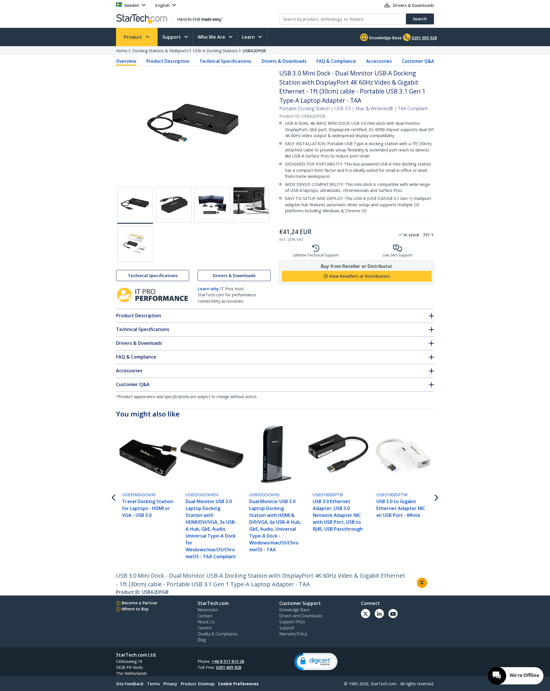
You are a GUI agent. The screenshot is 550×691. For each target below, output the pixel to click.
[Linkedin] (379, 613)
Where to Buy (135, 609)
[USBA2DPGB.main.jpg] (135, 205)
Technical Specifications (225, 61)
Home (121, 50)
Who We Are (212, 37)
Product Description (167, 61)
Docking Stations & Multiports (160, 50)
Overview (126, 61)
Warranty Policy (293, 634)
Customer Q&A (418, 61)
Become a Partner (140, 603)
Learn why (208, 288)
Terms (153, 683)
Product (133, 37)
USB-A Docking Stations (215, 50)
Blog (202, 640)
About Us (206, 621)
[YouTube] (393, 613)
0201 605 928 (228, 667)
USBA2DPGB (254, 50)
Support (172, 37)
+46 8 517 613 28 (228, 661)
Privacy (170, 683)
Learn (249, 37)
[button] (315, 661)
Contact (205, 615)
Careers (205, 627)
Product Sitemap (198, 683)
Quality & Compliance (217, 634)
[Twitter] (365, 613)
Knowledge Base (385, 37)
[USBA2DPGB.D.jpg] (212, 205)
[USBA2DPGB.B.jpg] (174, 205)
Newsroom (208, 609)
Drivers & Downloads (284, 61)
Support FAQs (292, 621)
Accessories (379, 61)
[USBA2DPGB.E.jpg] (251, 205)
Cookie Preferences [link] (238, 683)
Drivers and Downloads (300, 615)
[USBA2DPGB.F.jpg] (135, 244)
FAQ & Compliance (336, 61)
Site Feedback (130, 683)
